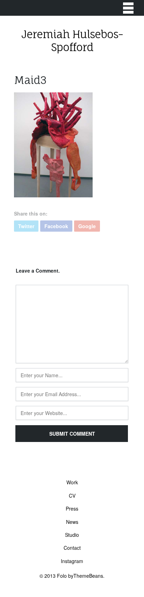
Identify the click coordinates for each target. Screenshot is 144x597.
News (72, 521)
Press (72, 508)
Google (87, 226)
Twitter (26, 226)
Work (72, 482)
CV (72, 495)
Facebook (56, 226)
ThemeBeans (88, 575)
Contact (72, 547)
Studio (72, 534)
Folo (62, 575)
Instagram (72, 560)
